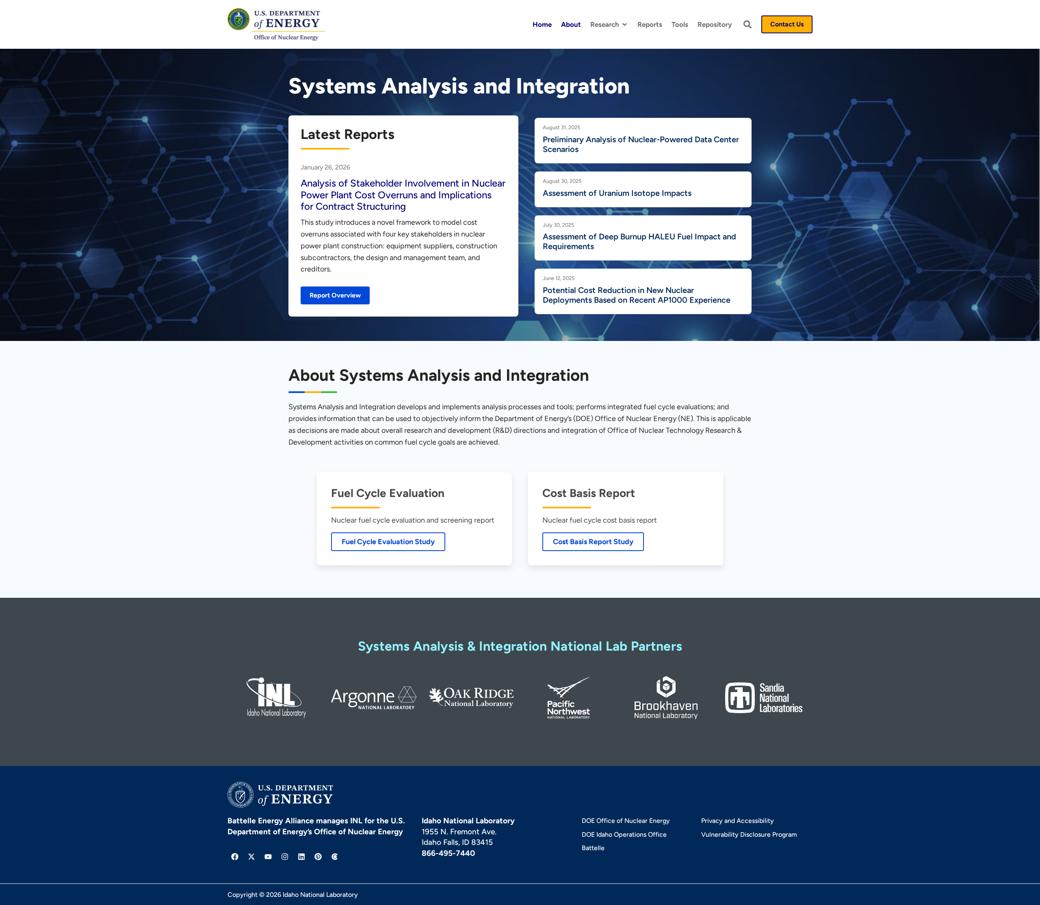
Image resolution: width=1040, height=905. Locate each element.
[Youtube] (268, 856)
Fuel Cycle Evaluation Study (388, 541)
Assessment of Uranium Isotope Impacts (617, 193)
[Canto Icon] (334, 856)
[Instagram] (284, 856)
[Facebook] (235, 856)
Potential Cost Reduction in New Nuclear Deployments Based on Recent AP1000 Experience (636, 295)
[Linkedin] (301, 856)
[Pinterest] (318, 856)
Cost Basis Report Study (593, 541)
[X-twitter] (251, 856)
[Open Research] (624, 24)
